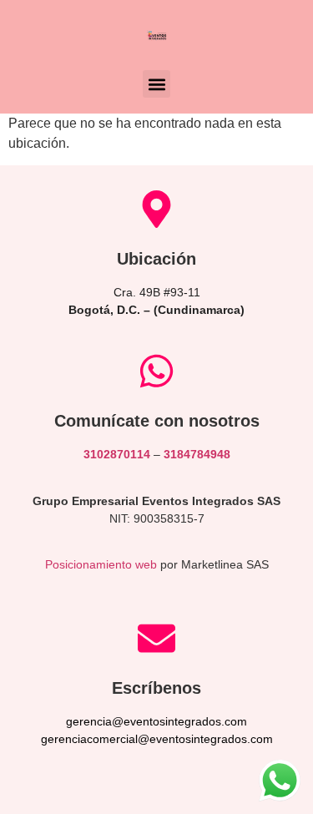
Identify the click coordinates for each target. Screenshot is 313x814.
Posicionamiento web (101, 564)
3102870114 (116, 454)
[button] (156, 84)
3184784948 (197, 454)
